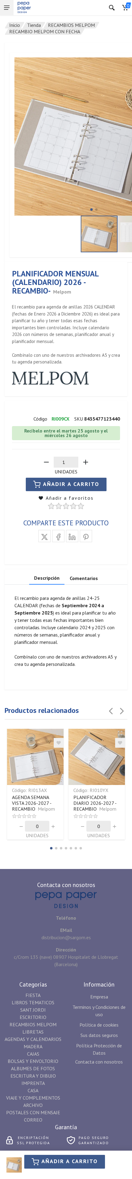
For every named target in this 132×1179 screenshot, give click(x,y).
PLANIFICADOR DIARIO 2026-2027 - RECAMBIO (94, 803)
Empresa (99, 997)
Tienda (34, 25)
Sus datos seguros (99, 1035)
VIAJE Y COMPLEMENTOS (33, 1098)
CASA (33, 1090)
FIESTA (33, 995)
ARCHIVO (33, 1105)
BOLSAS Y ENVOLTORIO (33, 1061)
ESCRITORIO (33, 1017)
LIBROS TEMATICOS (33, 1002)
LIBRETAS (33, 1032)
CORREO (33, 1120)
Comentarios (84, 578)
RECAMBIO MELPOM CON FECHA (44, 31)
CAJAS (33, 1054)
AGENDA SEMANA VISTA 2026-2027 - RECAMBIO (33, 803)
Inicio (14, 25)
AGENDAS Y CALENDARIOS (33, 1039)
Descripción (47, 578)
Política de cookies (99, 1025)
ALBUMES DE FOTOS (33, 1068)
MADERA (33, 1046)
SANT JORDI (33, 1010)
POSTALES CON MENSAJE (33, 1112)
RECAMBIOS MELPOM (71, 25)
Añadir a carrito (69, 1161)
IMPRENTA (33, 1083)
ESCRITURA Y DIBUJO (33, 1076)
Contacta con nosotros (99, 1062)
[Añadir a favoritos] (59, 743)
